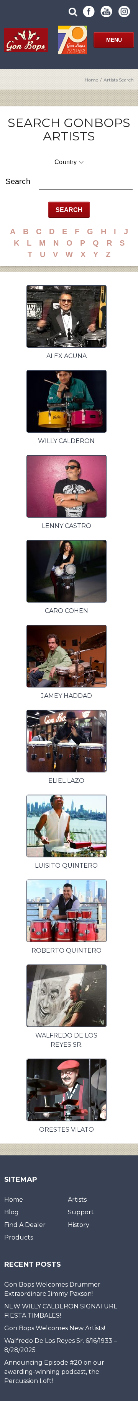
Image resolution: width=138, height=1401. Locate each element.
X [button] (82, 254)
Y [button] (95, 254)
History (78, 1224)
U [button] (42, 254)
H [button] (103, 231)
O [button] (69, 243)
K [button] (16, 243)
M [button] (42, 243)
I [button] (115, 231)
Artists (77, 1199)
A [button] (12, 231)
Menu (114, 40)
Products (18, 1237)
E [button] (64, 231)
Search (17, 181)
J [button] (126, 231)
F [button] (77, 231)
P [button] (82, 243)
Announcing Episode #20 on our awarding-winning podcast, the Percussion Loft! (54, 1372)
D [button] (51, 231)
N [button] (56, 243)
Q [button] (96, 243)
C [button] (38, 231)
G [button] (90, 231)
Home (91, 80)
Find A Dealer (25, 1224)
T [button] (30, 254)
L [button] (29, 243)
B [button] (25, 231)
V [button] (55, 254)
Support (81, 1212)
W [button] (69, 254)
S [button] (122, 243)
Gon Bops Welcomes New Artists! (54, 1328)
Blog (11, 1212)
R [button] (109, 243)
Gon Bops (26, 40)
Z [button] (108, 254)
